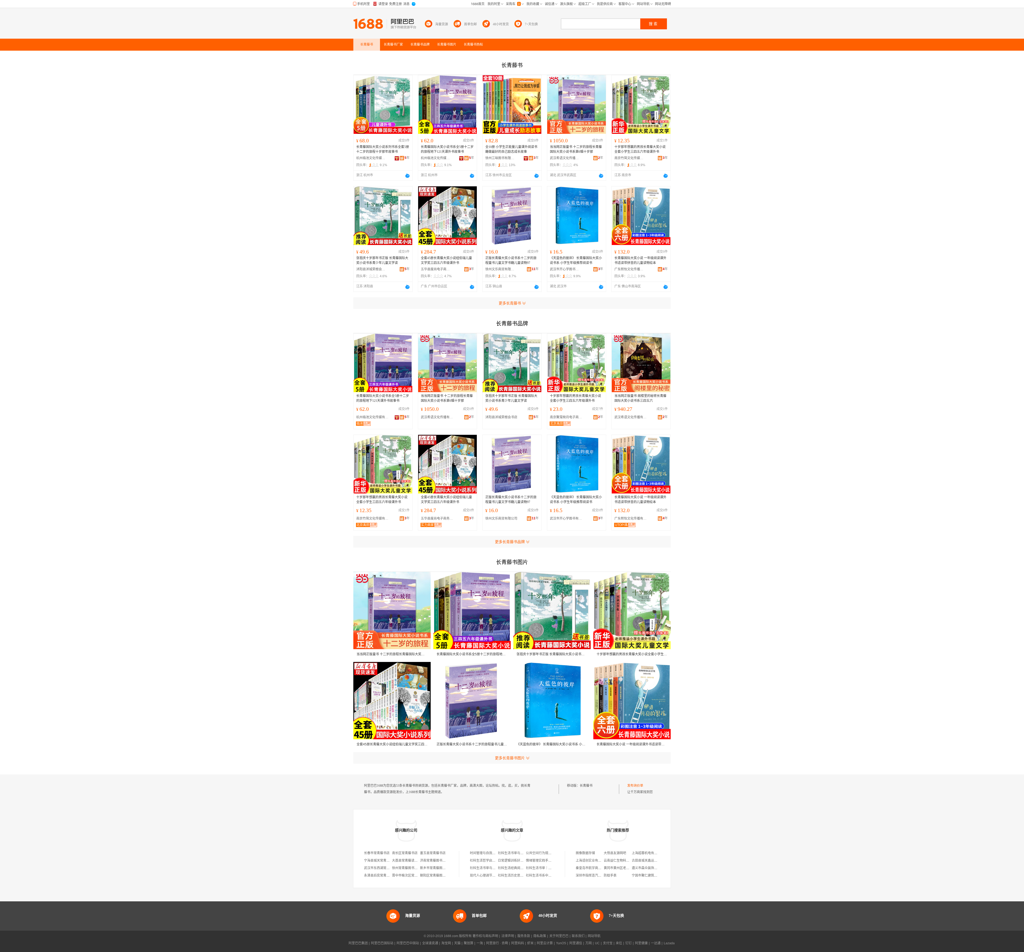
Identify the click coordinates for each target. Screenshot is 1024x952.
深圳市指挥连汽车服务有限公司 (598, 875)
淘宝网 (446, 943)
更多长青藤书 (510, 303)
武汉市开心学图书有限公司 (564, 269)
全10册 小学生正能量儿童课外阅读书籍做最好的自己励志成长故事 (511, 149)
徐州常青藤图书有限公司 (409, 868)
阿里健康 (641, 943)
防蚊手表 (610, 875)
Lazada (669, 943)
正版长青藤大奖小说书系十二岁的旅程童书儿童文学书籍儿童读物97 (511, 260)
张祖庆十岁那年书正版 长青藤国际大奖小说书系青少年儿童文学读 (382, 260)
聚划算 (468, 943)
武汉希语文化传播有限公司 (564, 158)
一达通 (656, 943)
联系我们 (578, 936)
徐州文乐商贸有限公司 (500, 269)
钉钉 (628, 943)
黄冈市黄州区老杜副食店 (621, 868)
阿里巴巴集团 (358, 943)
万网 (588, 943)
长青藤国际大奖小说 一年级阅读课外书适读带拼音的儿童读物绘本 (640, 260)
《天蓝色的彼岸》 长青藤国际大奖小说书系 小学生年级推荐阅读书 (576, 260)
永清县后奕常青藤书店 (380, 875)
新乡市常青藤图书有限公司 (439, 868)
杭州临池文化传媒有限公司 (371, 158)
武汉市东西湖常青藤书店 (381, 868)
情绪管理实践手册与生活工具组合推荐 (553, 860)
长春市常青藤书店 (377, 853)
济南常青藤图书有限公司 (437, 860)
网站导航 (594, 936)
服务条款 (523, 936)
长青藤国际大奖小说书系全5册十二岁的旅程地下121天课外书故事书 (447, 149)
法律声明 (507, 936)
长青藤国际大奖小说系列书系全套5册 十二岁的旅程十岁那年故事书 (382, 149)
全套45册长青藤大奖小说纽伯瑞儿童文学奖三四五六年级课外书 (446, 260)
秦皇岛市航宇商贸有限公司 (595, 868)
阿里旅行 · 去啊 (497, 943)
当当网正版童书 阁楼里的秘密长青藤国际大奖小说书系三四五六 (640, 398)
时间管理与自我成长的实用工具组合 (495, 853)
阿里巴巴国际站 (382, 943)
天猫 (457, 943)
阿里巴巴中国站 (408, 943)
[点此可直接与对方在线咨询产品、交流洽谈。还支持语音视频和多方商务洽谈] (407, 175)
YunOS (561, 943)
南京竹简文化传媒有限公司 (629, 158)
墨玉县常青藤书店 (433, 853)
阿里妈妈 (517, 943)
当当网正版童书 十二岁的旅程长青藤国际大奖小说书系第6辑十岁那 (576, 149)
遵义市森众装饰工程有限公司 (652, 868)
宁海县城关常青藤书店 (380, 860)
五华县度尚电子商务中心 (435, 269)
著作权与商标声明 (485, 936)
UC (597, 943)
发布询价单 (635, 786)
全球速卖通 (430, 943)
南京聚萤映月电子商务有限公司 (567, 417)
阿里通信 (575, 943)
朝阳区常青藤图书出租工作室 (441, 875)
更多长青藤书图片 (510, 758)
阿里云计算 (545, 943)
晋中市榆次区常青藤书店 (409, 875)
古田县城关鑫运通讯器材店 (651, 860)
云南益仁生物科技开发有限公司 (626, 860)
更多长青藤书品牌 (510, 542)
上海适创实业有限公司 (592, 860)
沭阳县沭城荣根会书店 (371, 269)
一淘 (480, 943)
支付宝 (608, 943)
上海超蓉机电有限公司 (648, 853)
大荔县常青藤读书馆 (406, 860)
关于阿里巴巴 (559, 936)
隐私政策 (539, 936)
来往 (619, 943)
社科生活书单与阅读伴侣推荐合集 (494, 868)
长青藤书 (586, 786)
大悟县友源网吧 (615, 853)
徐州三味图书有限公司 (500, 158)
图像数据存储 (585, 853)
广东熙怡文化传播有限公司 (629, 269)
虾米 (530, 943)
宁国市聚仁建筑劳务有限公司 (652, 875)
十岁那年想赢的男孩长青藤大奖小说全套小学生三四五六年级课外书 (640, 149)
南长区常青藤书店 (405, 853)
